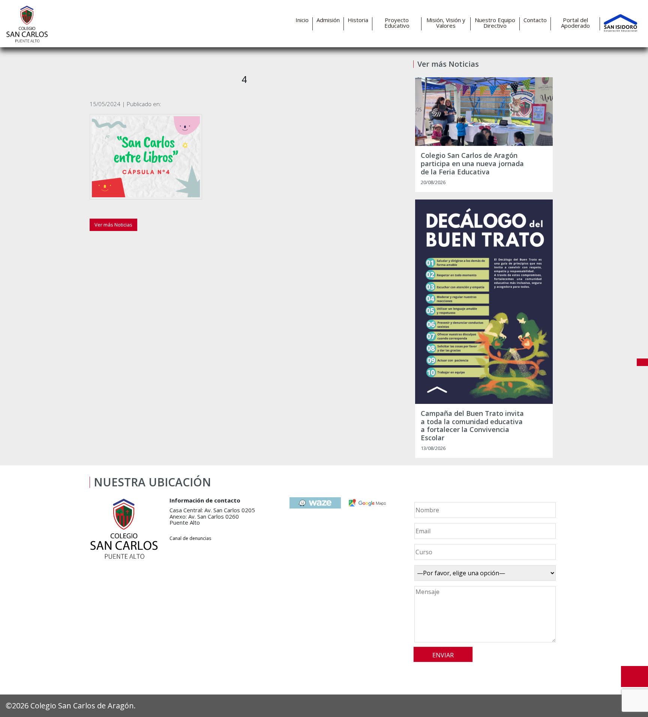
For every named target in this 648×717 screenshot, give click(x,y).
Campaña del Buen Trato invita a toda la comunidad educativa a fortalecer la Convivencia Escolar (472, 426)
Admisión (328, 20)
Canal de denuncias (190, 538)
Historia (358, 20)
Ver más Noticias (113, 224)
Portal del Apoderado (575, 22)
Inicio (302, 20)
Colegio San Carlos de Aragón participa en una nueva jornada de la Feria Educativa (472, 164)
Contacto (535, 20)
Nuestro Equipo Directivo (495, 22)
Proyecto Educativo (397, 22)
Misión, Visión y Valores (445, 22)
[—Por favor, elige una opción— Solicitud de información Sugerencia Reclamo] (484, 573)
